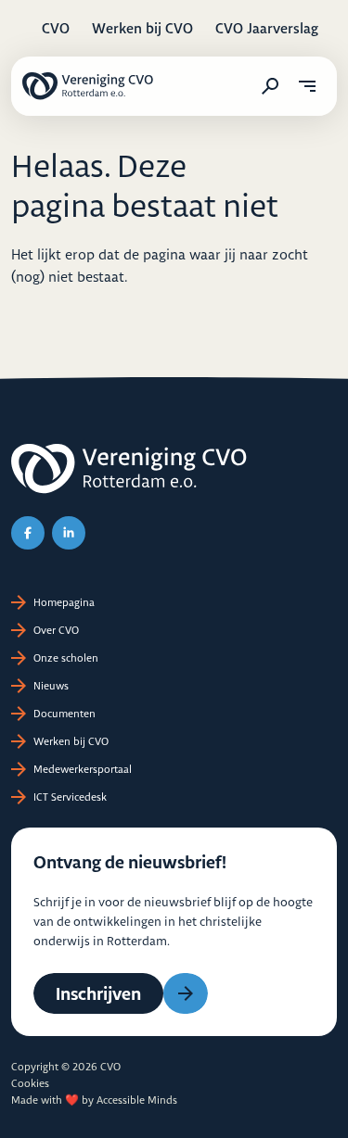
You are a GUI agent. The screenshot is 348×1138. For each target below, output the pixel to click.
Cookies (30, 1083)
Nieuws (51, 685)
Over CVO (56, 630)
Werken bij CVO (142, 28)
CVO (56, 28)
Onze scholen (65, 657)
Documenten (64, 713)
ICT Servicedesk (70, 796)
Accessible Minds (137, 1100)
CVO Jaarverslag (266, 28)
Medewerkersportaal (82, 769)
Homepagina (64, 602)
